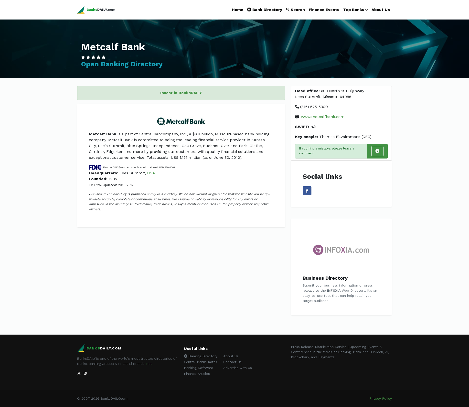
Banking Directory (202, 356)
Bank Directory (266, 9)
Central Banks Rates (200, 362)
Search (297, 9)
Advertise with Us (237, 368)
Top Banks (353, 9)
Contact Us (232, 362)
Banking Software (198, 368)
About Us (381, 9)
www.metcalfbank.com (322, 116)
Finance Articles (197, 374)
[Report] (377, 151)
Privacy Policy (380, 398)
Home (237, 9)
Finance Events (324, 9)
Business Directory (325, 278)
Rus (149, 364)
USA (151, 173)
